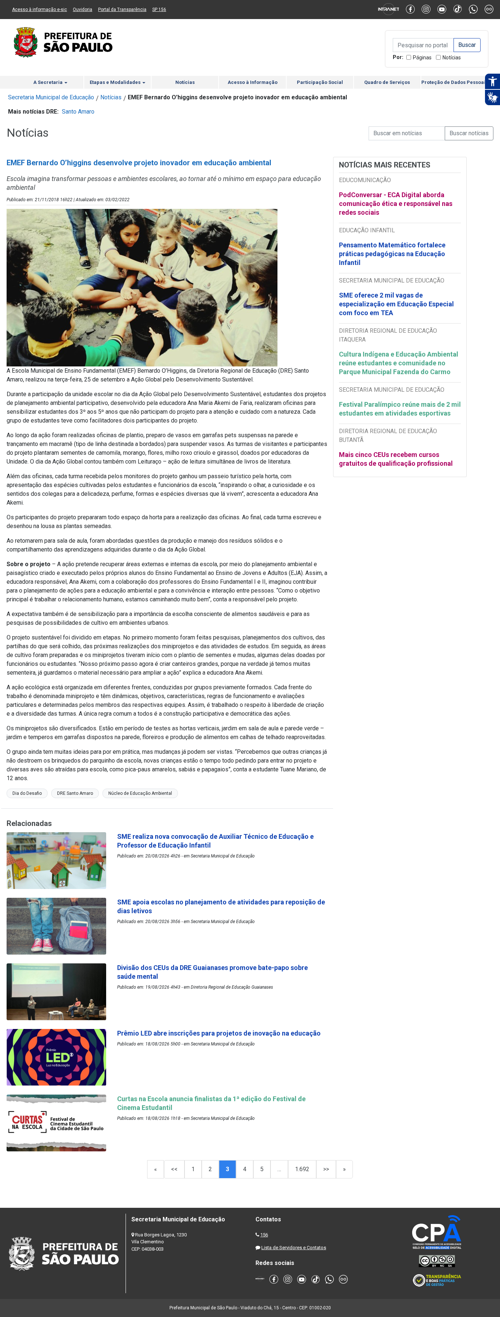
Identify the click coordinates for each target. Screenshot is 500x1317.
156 (264, 1234)
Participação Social (320, 82)
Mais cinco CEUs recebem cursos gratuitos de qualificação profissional (396, 459)
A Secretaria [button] (48, 82)
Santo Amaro (78, 111)
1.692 (302, 1169)
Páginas (422, 57)
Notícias (452, 57)
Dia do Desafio (27, 793)
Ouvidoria (82, 9)
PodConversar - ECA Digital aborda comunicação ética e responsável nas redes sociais (395, 203)
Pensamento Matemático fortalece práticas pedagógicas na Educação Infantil (392, 253)
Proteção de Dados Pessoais (454, 82)
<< (174, 1169)
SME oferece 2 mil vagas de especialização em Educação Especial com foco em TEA (396, 304)
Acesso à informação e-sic (39, 9)
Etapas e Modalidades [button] (116, 82)
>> (326, 1169)
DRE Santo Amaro (75, 793)
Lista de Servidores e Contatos (293, 1247)
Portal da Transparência (122, 9)
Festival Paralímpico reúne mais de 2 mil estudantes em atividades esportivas (400, 409)
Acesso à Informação (252, 82)
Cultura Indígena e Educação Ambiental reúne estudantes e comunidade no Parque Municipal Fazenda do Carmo (398, 363)
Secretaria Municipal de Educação (51, 97)
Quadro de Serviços (387, 82)
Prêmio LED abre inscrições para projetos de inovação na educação (219, 1033)
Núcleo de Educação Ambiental (140, 793)
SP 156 (159, 9)
